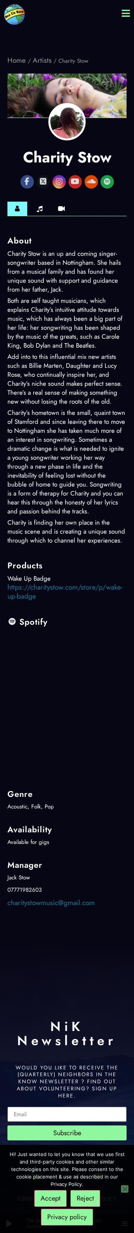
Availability (29, 829)
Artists (42, 60)
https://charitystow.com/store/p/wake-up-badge (64, 591)
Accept (50, 1198)
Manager (24, 865)
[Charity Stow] (67, 121)
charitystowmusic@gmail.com (51, 903)
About (19, 240)
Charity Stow (67, 157)
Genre (20, 794)
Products (25, 565)
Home (17, 60)
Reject (85, 1198)
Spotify (33, 622)
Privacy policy (67, 1217)
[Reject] (124, 1189)
